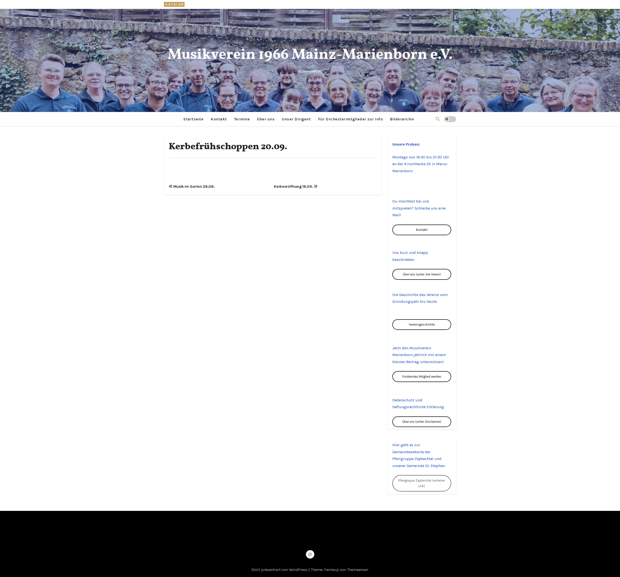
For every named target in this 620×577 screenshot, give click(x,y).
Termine (242, 119)
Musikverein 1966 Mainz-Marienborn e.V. (310, 55)
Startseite (193, 119)
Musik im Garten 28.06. (193, 186)
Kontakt (219, 119)
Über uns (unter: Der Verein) (422, 274)
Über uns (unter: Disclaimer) (421, 421)
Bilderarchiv (402, 119)
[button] (437, 119)
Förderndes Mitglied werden (421, 376)
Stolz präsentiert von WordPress (280, 569)
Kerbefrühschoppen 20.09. (228, 146)
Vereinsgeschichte (422, 324)
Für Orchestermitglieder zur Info (350, 119)
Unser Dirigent (296, 119)
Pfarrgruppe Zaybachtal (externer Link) (421, 483)
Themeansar (357, 569)
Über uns (266, 119)
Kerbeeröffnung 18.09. (294, 186)
